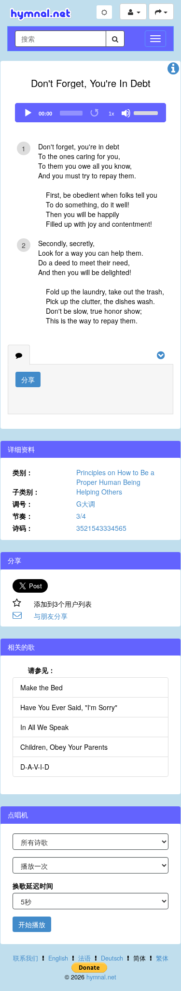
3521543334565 (101, 528)
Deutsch (112, 958)
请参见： (41, 670)
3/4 (81, 516)
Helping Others (99, 491)
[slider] (147, 112)
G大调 (85, 504)
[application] (90, 112)
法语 (84, 958)
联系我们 (25, 958)
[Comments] (19, 355)
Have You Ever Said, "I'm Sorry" (68, 707)
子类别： (26, 491)
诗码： (23, 528)
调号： (23, 504)
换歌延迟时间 (33, 885)
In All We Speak (44, 727)
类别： (23, 472)
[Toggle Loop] (95, 113)
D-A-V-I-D (34, 767)
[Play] (28, 113)
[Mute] (126, 113)
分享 (28, 379)
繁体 (162, 958)
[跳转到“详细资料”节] (173, 70)
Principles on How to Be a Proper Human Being (115, 477)
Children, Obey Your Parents (64, 747)
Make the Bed (41, 687)
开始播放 (31, 924)
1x (111, 114)
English (58, 958)
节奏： (23, 516)
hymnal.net (101, 977)
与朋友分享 (51, 616)
